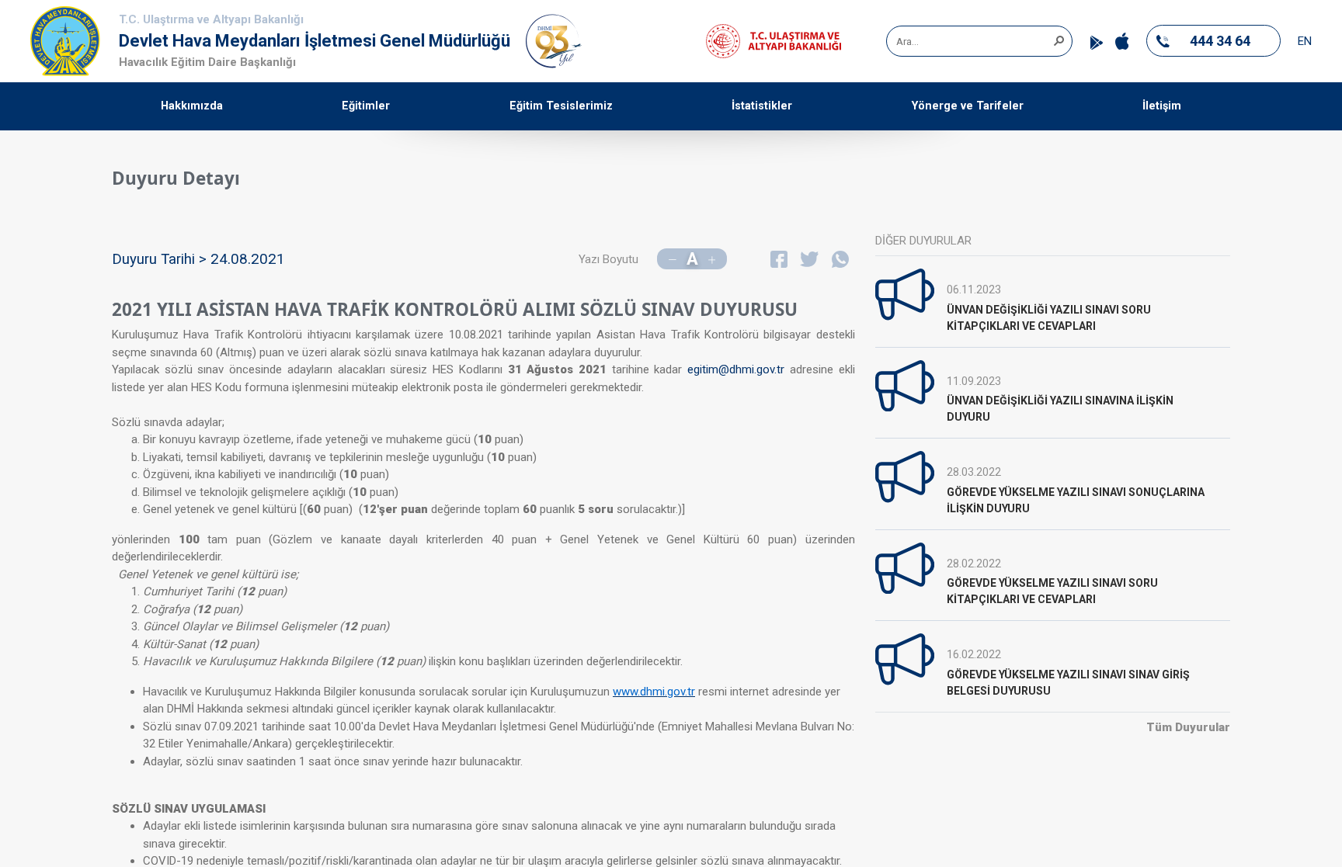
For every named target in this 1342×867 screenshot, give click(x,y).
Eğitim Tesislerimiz (561, 106)
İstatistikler (762, 106)
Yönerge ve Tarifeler (968, 106)
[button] (1058, 39)
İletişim (1161, 106)
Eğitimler (366, 106)
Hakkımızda (192, 106)
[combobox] (974, 41)
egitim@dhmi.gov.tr (735, 369)
